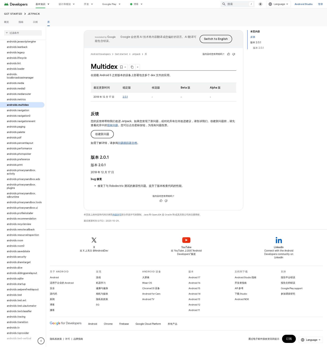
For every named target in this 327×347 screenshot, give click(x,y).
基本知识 (40, 4)
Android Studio (304, 4)
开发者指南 (241, 282)
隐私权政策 (102, 299)
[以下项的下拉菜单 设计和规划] (75, 4)
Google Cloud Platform (148, 323)
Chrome (108, 323)
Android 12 (194, 304)
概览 (6, 21)
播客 (52, 310)
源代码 (53, 293)
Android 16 (194, 282)
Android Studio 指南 (245, 277)
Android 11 (194, 310)
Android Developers (101, 54)
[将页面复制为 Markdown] (132, 67)
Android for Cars (151, 293)
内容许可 (117, 214)
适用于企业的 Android (62, 282)
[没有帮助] (233, 54)
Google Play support (291, 288)
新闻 (52, 299)
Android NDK (242, 299)
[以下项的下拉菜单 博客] (143, 4)
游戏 (98, 277)
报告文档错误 (288, 282)
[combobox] (238, 4)
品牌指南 (78, 338)
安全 (52, 288)
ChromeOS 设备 (151, 288)
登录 (320, 4)
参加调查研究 (288, 293)
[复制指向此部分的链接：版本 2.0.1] (112, 158)
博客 (136, 4)
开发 (86, 4)
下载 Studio (241, 293)
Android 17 (194, 277)
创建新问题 (102, 134)
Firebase (124, 323)
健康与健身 (102, 288)
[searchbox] (23, 33)
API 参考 (239, 288)
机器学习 (101, 282)
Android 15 (194, 288)
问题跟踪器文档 (127, 143)
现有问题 (112, 125)
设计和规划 (65, 4)
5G (97, 304)
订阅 (289, 339)
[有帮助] (228, 54)
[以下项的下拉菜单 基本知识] (49, 4)
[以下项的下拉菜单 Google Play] (121, 4)
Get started (13, 13)
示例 (35, 21)
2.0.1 (125, 96)
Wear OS (147, 282)
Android (54, 277)
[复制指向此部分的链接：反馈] (102, 114)
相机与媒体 (102, 293)
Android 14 (194, 293)
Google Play (109, 4)
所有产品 (172, 323)
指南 (21, 21)
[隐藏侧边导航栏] (41, 340)
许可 (67, 338)
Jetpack (34, 13)
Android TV (148, 299)
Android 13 (194, 299)
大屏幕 (145, 277)
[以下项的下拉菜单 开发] (93, 4)
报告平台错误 (288, 277)
